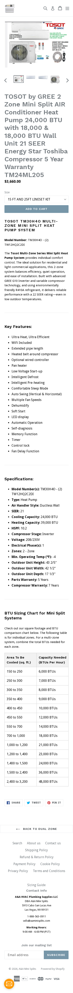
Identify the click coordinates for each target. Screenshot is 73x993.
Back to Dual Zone (39, 828)
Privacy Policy (18, 871)
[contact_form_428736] (9, 984)
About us (33, 843)
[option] (19, 79)
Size (7, 192)
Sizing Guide (36, 885)
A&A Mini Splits (27, 968)
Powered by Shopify (52, 968)
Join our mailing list (36, 945)
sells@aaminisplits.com (36, 920)
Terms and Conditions (49, 871)
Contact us (53, 843)
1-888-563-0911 (36, 916)
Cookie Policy (50, 864)
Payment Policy (24, 864)
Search (17, 843)
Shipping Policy (36, 850)
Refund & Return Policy (37, 857)
